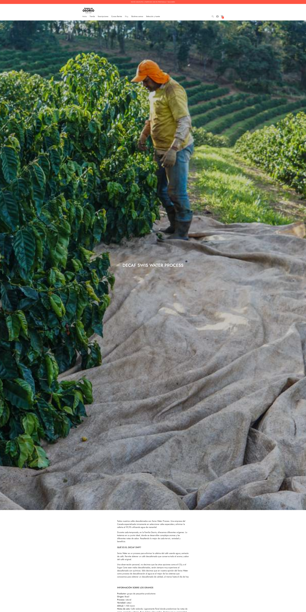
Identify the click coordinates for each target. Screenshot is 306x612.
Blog (126, 16)
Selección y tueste (153, 16)
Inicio (84, 16)
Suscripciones (103, 16)
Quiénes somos (137, 16)
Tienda (92, 16)
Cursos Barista (116, 16)
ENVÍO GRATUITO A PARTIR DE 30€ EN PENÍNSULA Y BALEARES (153, 2)
